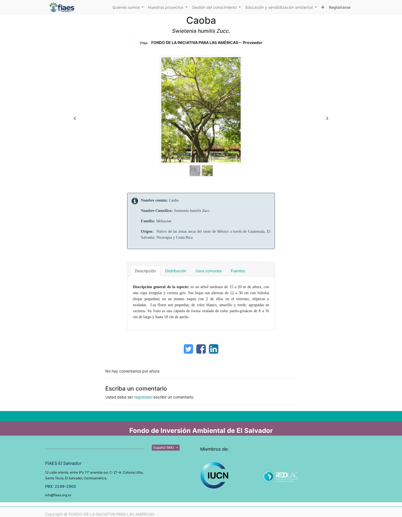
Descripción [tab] (145, 270)
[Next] (327, 118)
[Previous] (75, 118)
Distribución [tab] (175, 270)
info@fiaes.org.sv (58, 495)
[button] (323, 7)
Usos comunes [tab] (209, 270)
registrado (143, 397)
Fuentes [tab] (238, 270)
